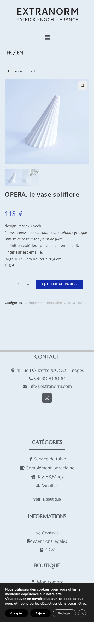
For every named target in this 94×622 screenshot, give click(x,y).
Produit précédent (26, 71)
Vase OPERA (72, 302)
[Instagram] (47, 398)
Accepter (16, 613)
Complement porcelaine (43, 302)
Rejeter (40, 613)
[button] (47, 38)
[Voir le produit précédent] (8, 71)
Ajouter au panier (59, 284)
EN (20, 52)
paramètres (77, 603)
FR (9, 52)
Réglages (64, 613)
